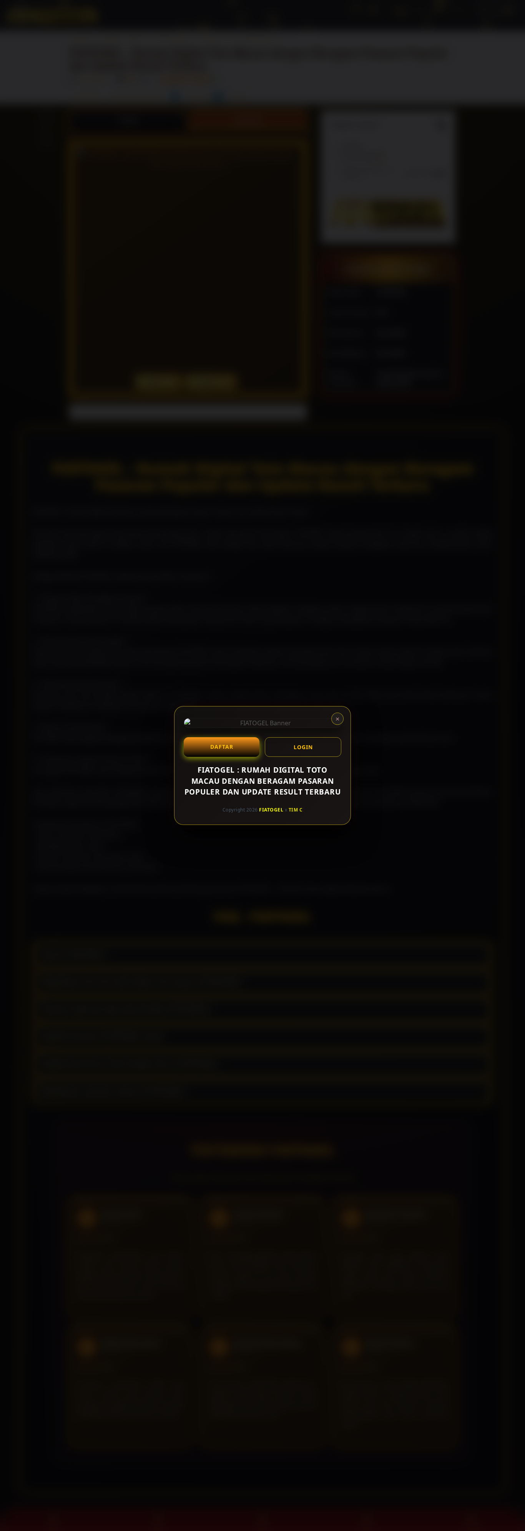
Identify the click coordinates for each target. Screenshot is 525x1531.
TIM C (296, 809)
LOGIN (303, 747)
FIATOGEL (271, 809)
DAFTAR (221, 746)
